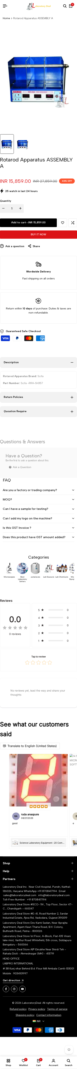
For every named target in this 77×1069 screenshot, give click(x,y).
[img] (15, 628)
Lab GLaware (48, 577)
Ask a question (14, 246)
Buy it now (38, 234)
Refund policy (18, 1009)
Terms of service (57, 1009)
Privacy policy (36, 1009)
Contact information (48, 1015)
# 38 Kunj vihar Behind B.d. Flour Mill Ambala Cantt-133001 (38, 968)
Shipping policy (25, 1015)
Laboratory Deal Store (16, 922)
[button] (62, 222)
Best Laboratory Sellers (22, 579)
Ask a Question (21, 467)
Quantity (5, 201)
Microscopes (9, 577)
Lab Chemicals (61, 577)
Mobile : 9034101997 (15, 973)
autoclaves (35, 577)
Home (6, 18)
